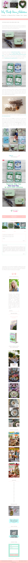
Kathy (4, 245)
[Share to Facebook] (22, 216)
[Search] (18, 311)
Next (25, 231)
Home (15, 231)
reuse (13, 217)
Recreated (12, 216)
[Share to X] (23, 216)
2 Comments (4, 216)
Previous (3, 231)
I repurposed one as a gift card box (10, 58)
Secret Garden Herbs (17, 53)
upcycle (15, 217)
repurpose (15, 216)
